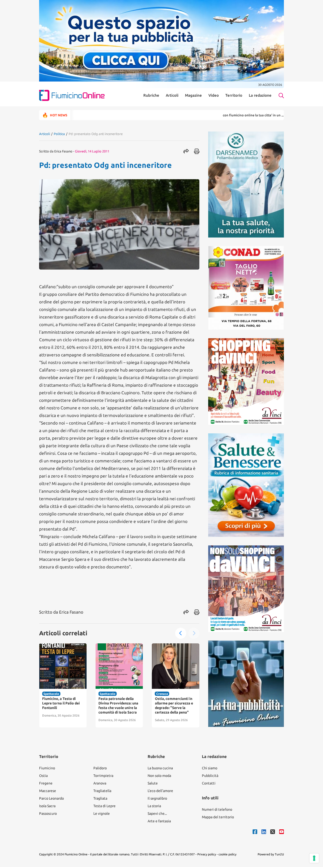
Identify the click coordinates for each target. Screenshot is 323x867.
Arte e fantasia (159, 821)
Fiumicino (47, 768)
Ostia (43, 776)
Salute (153, 783)
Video (213, 95)
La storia (154, 806)
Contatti (209, 783)
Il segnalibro (157, 798)
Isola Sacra (47, 806)
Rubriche (151, 95)
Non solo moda (159, 776)
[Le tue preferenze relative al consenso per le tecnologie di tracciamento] (314, 858)
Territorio (233, 95)
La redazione (260, 95)
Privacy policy (206, 854)
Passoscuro (48, 813)
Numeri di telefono (217, 809)
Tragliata (100, 798)
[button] (180, 633)
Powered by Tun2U (271, 854)
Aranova (99, 783)
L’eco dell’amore (160, 791)
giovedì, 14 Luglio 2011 (92, 151)
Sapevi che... (157, 813)
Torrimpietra (103, 776)
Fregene (45, 783)
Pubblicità (210, 776)
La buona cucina (160, 768)
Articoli (172, 95)
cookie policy (227, 854)
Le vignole (101, 813)
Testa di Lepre (104, 806)
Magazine (193, 95)
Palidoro (100, 768)
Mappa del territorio (218, 817)
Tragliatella (102, 791)
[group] (63, 685)
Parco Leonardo (51, 798)
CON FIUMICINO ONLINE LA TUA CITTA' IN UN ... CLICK (233, 115)
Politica (59, 134)
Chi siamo (209, 768)
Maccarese (47, 791)
